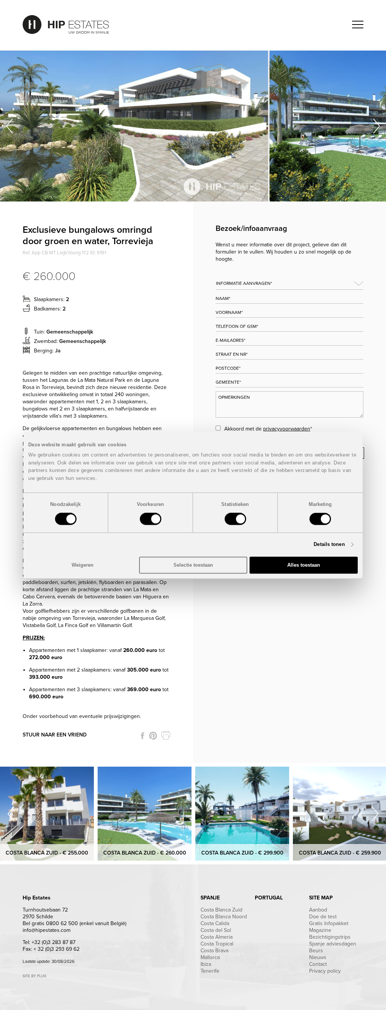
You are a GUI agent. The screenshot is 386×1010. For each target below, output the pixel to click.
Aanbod (318, 910)
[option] (135, 126)
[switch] (150, 519)
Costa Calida (215, 923)
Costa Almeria (217, 937)
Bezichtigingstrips (330, 937)
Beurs (316, 950)
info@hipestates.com (46, 930)
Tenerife (210, 971)
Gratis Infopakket (328, 923)
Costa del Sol (216, 930)
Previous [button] (9, 126)
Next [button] (376, 126)
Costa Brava (214, 950)
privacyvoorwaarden (286, 429)
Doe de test (323, 916)
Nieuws (317, 957)
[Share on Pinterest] (153, 735)
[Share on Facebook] (142, 735)
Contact (318, 964)
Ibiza (206, 964)
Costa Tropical (217, 944)
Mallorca (210, 957)
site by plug (34, 976)
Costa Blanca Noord (224, 916)
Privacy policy (325, 971)
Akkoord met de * (268, 429)
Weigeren (82, 565)
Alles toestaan (303, 565)
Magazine (320, 930)
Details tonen (329, 544)
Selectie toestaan (193, 565)
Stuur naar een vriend (55, 735)
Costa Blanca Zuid (221, 910)
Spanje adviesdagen (332, 944)
